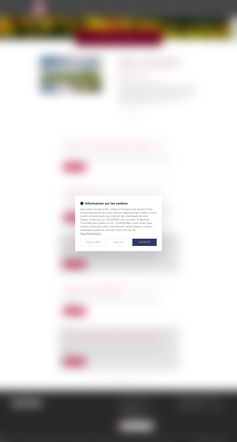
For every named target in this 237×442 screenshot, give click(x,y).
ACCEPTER (144, 242)
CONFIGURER (92, 242)
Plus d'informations (90, 233)
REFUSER (119, 242)
